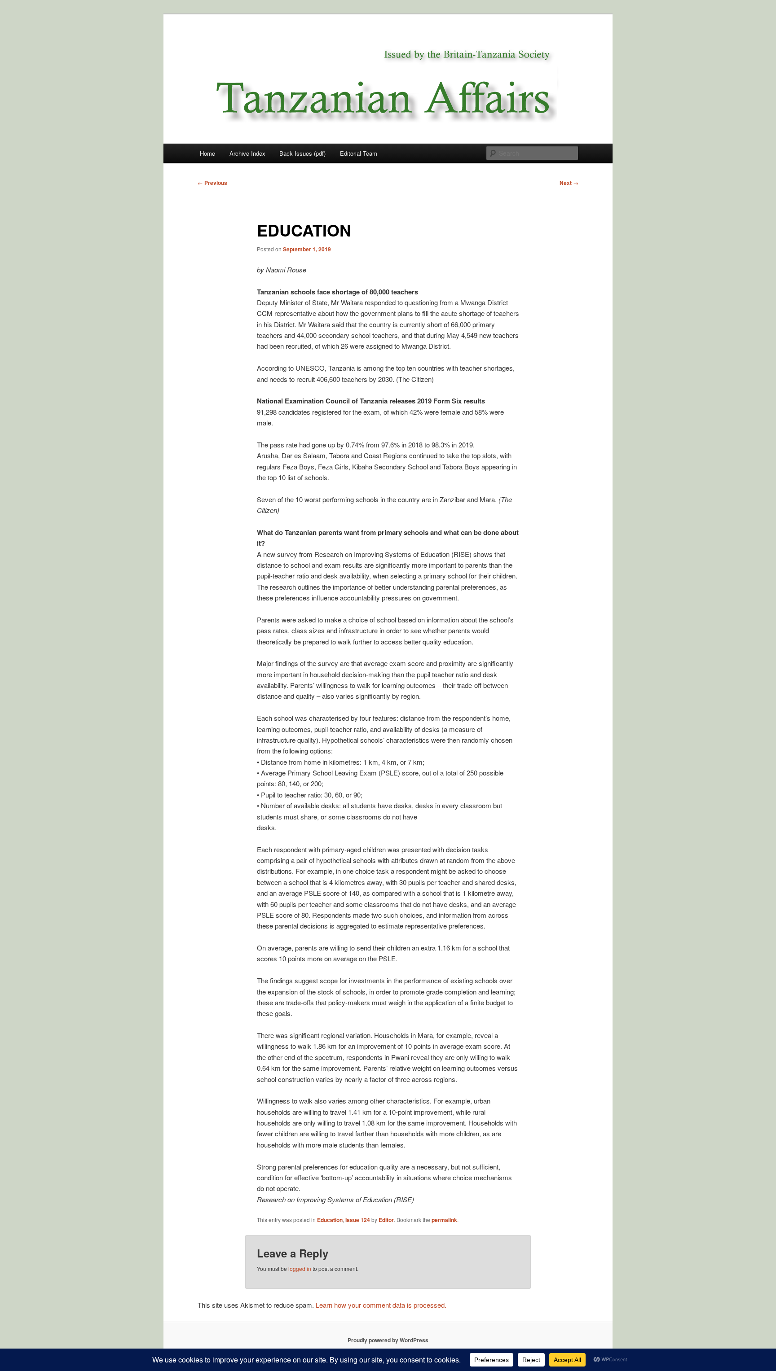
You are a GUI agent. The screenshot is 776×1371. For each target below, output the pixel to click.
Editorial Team (358, 153)
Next (569, 183)
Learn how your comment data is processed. (381, 1305)
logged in (299, 1268)
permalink (444, 1220)
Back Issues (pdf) (302, 153)
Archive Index (247, 153)
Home (207, 153)
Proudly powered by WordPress (388, 1340)
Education (330, 1220)
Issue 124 (357, 1220)
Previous (212, 183)
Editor (386, 1220)
